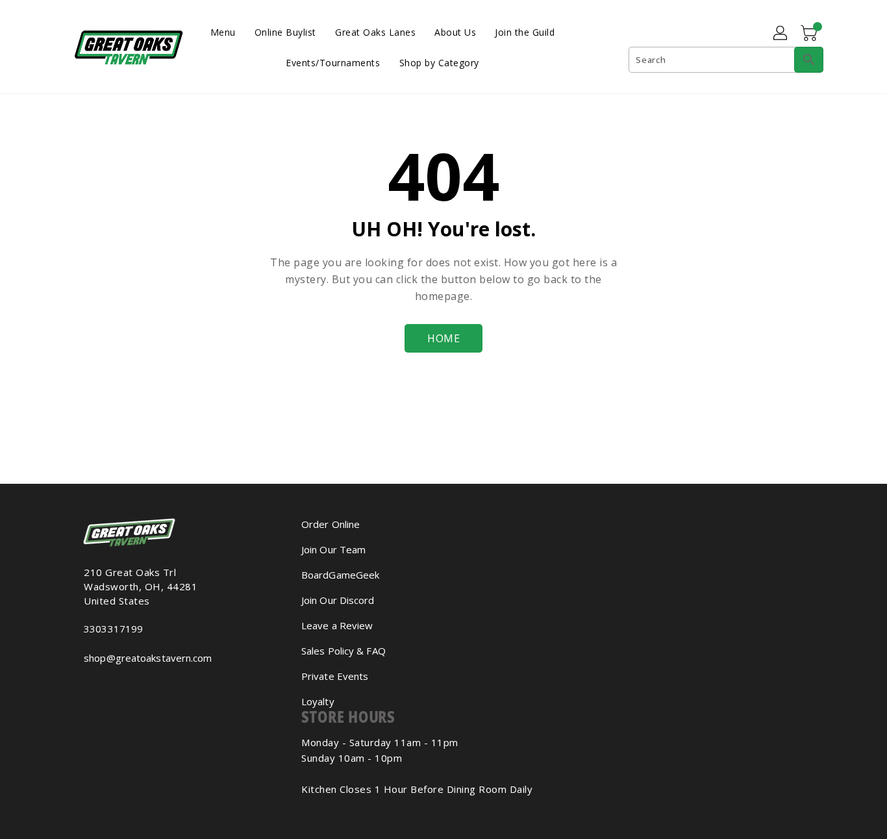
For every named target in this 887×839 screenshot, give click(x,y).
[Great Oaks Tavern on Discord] (108, 686)
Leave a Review (337, 625)
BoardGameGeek (340, 574)
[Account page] (781, 34)
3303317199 (113, 628)
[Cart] (810, 34)
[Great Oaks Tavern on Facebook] (77, 686)
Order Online (330, 524)
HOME (443, 338)
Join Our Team (333, 549)
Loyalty (317, 701)
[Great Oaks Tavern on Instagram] (88, 686)
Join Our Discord (338, 600)
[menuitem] (223, 31)
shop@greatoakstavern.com (148, 657)
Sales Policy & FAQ (343, 650)
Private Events (334, 676)
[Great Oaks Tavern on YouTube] (98, 686)
